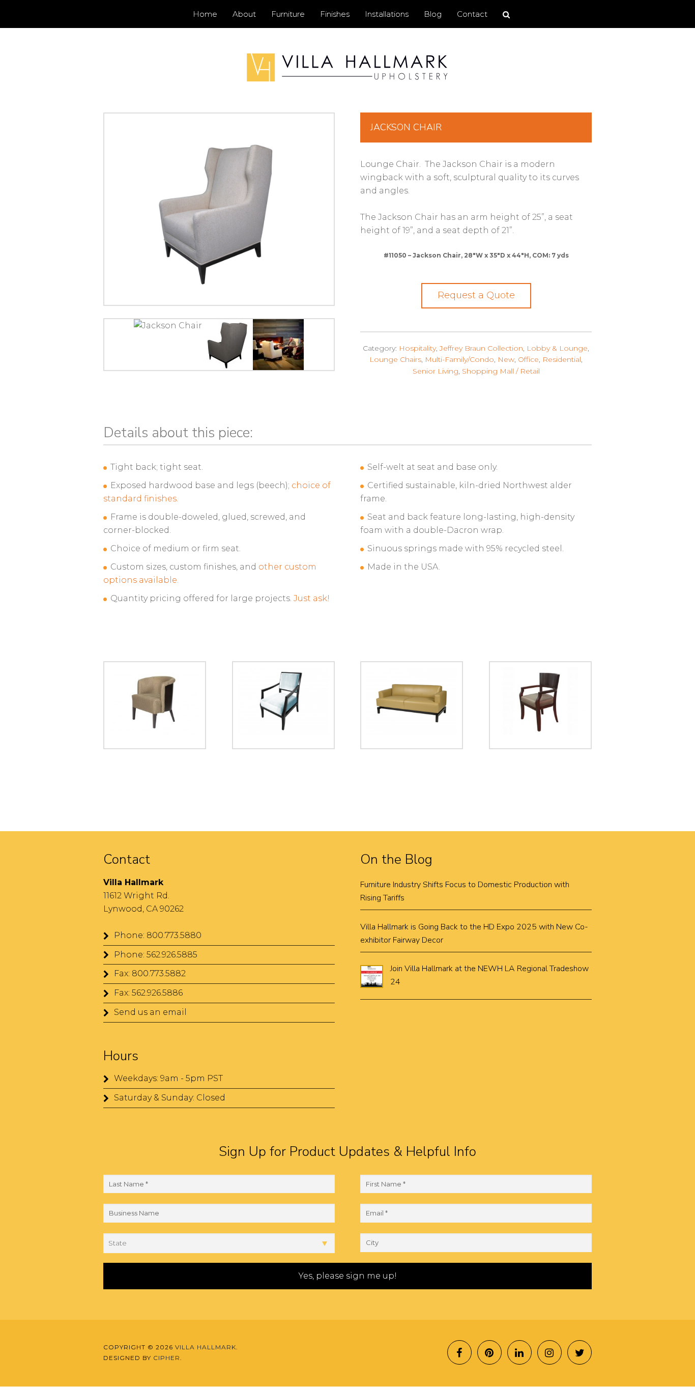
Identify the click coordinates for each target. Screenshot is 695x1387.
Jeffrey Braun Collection (481, 348)
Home (205, 14)
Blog (433, 14)
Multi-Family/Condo (459, 359)
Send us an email (150, 1012)
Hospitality (417, 348)
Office (528, 359)
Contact (472, 14)
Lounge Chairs (395, 359)
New (506, 359)
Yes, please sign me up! (348, 1276)
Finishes (335, 14)
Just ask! (312, 598)
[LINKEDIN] (519, 1352)
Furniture (288, 14)
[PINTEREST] (489, 1352)
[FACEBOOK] (459, 1352)
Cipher (166, 1358)
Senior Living (435, 371)
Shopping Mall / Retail (501, 371)
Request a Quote (476, 295)
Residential (561, 359)
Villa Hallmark (347, 67)
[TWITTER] (579, 1352)
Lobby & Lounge (557, 348)
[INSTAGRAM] (549, 1352)
